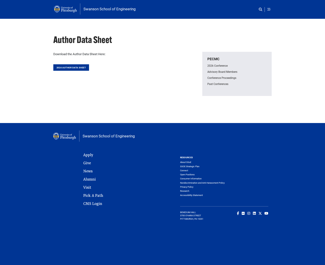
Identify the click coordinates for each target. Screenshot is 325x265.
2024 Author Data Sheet (71, 67)
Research (184, 191)
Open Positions (187, 174)
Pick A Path (93, 195)
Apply (88, 155)
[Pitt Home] (67, 9)
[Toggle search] (261, 9)
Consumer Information (191, 178)
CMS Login (92, 204)
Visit (87, 187)
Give (87, 163)
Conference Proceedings (221, 78)
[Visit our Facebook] (238, 213)
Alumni (89, 179)
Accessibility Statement (191, 195)
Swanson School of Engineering (109, 9)
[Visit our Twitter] (260, 213)
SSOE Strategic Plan (189, 166)
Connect (184, 170)
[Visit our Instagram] (248, 213)
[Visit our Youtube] (266, 213)
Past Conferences (217, 84)
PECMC (213, 59)
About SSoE (185, 162)
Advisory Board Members (222, 71)
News (88, 171)
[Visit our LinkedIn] (254, 213)
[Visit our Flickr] (243, 213)
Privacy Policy (186, 186)
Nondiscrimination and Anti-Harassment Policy (202, 182)
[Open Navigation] (269, 9)
